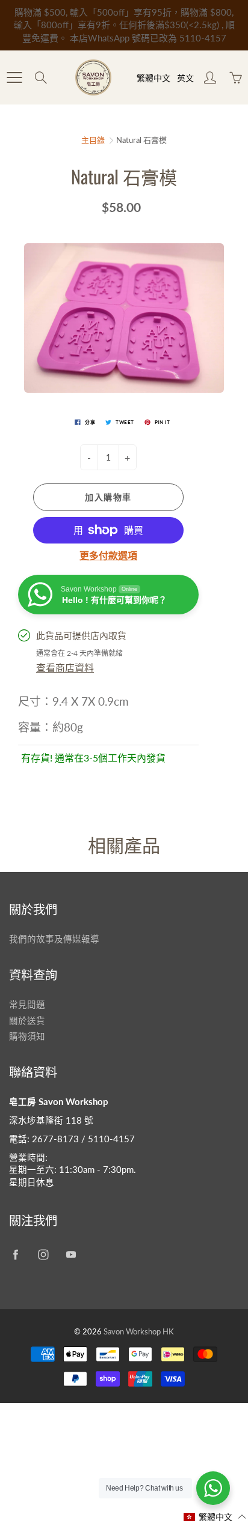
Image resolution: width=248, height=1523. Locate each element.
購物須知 (27, 1036)
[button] (215, 1516)
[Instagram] (43, 1254)
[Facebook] (15, 1254)
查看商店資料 (65, 667)
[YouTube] (70, 1254)
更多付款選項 (108, 555)
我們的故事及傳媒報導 (54, 939)
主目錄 (93, 140)
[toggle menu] (14, 77)
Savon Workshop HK (139, 1331)
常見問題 (27, 1004)
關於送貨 (27, 1021)
